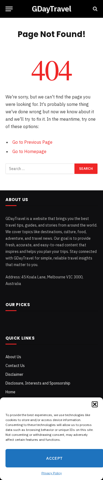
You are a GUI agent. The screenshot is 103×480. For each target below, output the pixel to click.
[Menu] (9, 9)
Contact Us (15, 365)
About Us (13, 356)
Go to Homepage (29, 151)
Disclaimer (14, 374)
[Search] (95, 9)
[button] (95, 404)
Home (10, 391)
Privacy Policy (51, 473)
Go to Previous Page (32, 142)
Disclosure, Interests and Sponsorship (37, 383)
